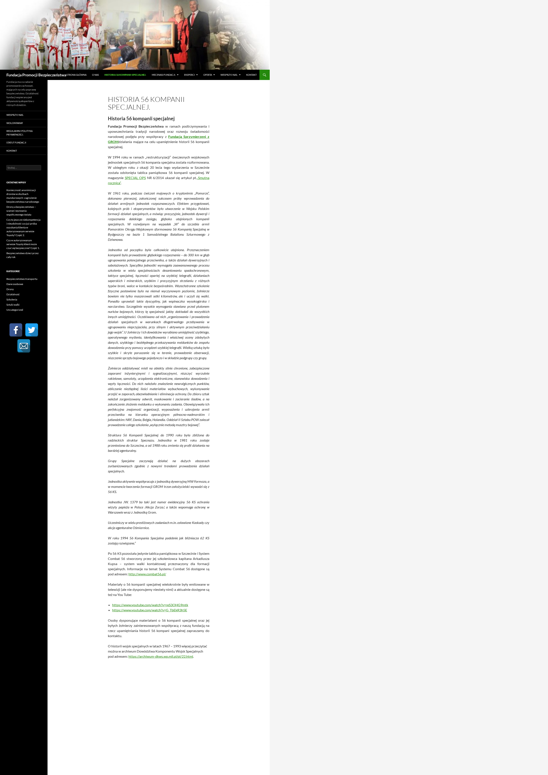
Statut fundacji (16, 142)
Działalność (13, 294)
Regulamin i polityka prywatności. (19, 133)
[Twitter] (32, 330)
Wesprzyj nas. (229, 74)
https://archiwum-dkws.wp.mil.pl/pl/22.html (160, 656)
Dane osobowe (14, 284)
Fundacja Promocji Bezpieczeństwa (36, 74)
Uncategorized (14, 309)
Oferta (207, 74)
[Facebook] (16, 330)
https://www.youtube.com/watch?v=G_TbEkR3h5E (149, 610)
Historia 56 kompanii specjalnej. (125, 74)
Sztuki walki (12, 304)
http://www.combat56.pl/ (147, 574)
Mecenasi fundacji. (164, 74)
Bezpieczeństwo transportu (21, 278)
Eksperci (189, 74)
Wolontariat (14, 123)
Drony (10, 289)
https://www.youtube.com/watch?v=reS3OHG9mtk (150, 605)
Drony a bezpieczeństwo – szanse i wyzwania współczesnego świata (21, 210)
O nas (95, 74)
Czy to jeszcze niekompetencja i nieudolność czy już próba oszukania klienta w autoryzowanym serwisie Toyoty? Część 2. (23, 227)
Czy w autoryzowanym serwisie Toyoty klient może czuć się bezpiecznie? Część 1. (23, 244)
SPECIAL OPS (135, 178)
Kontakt (251, 74)
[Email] (24, 346)
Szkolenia (11, 299)
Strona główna (76, 74)
